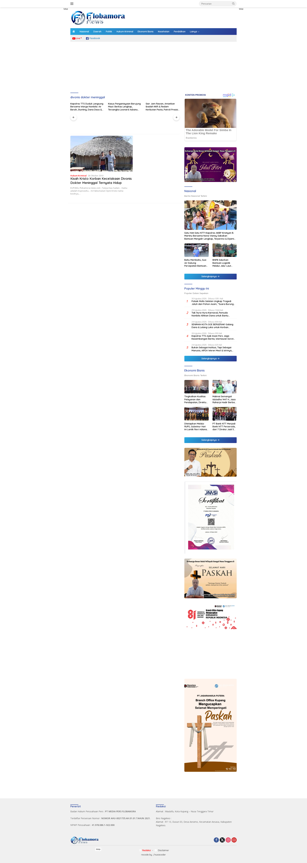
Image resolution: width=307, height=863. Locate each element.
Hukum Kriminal (125, 31)
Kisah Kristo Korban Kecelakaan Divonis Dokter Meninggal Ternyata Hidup (101, 181)
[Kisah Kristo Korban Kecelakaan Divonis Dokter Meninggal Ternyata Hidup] (102, 153)
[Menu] (72, 3)
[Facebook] (216, 840)
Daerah (97, 31)
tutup (66, 9)
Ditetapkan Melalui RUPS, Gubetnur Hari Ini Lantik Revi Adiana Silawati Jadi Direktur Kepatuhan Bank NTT (195, 426)
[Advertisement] (56, 55)
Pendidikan (179, 31)
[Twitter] (222, 840)
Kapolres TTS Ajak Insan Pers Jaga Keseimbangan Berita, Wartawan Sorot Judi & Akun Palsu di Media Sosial (212, 337)
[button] (233, 3)
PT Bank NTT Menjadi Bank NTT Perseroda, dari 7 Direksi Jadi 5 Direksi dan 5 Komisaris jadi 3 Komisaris (224, 426)
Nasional (84, 31)
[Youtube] (234, 840)
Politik (109, 31)
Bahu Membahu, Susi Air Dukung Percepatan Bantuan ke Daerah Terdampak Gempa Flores (195, 262)
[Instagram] (228, 840)
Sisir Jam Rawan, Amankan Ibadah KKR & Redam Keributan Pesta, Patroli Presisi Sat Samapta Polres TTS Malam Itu (162, 106)
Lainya (193, 31)
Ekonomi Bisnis (146, 31)
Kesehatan (163, 31)
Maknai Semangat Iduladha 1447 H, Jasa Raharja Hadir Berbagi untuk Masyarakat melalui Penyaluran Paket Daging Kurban (225, 399)
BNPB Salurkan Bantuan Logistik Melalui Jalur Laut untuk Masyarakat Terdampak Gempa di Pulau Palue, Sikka (224, 262)
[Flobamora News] (98, 17)
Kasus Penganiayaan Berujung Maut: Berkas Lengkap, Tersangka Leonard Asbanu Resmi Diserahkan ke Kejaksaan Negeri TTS (124, 106)
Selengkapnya (209, 276)
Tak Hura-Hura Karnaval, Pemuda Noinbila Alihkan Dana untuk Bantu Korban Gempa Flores (210, 314)
